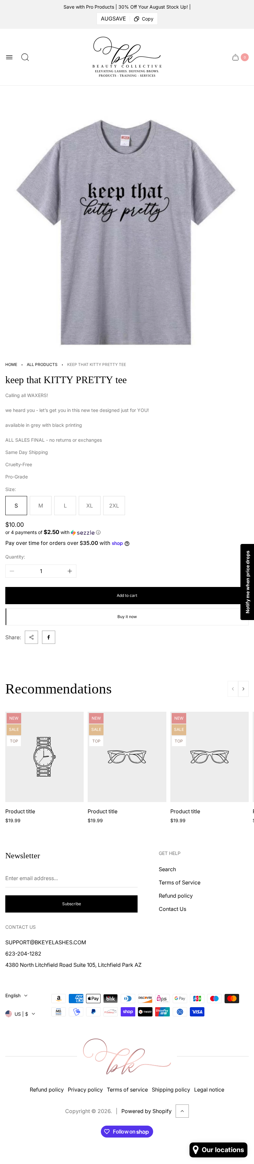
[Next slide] (243, 689)
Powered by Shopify (146, 1111)
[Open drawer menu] (9, 57)
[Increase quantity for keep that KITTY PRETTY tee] (70, 571)
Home (11, 364)
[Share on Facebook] (48, 637)
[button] (127, 532)
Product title (20, 811)
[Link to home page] (127, 1056)
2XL (114, 505)
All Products (42, 364)
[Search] (25, 57)
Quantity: (15, 557)
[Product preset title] (44, 757)
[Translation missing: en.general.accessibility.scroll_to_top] (182, 1111)
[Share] (31, 637)
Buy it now (127, 616)
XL (89, 505)
